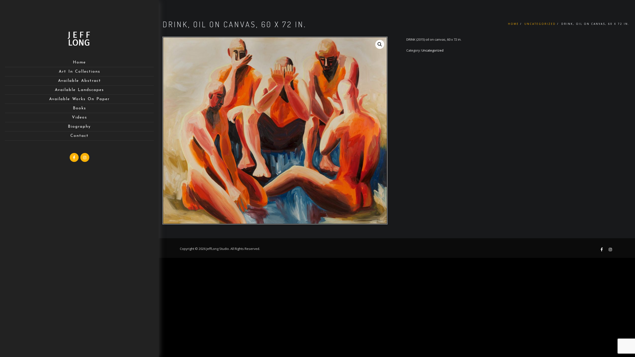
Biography (79, 127)
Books (79, 108)
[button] (379, 44)
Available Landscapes (79, 90)
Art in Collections (79, 72)
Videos (79, 117)
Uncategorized (540, 24)
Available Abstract (79, 81)
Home (79, 62)
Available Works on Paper (79, 99)
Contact (79, 136)
